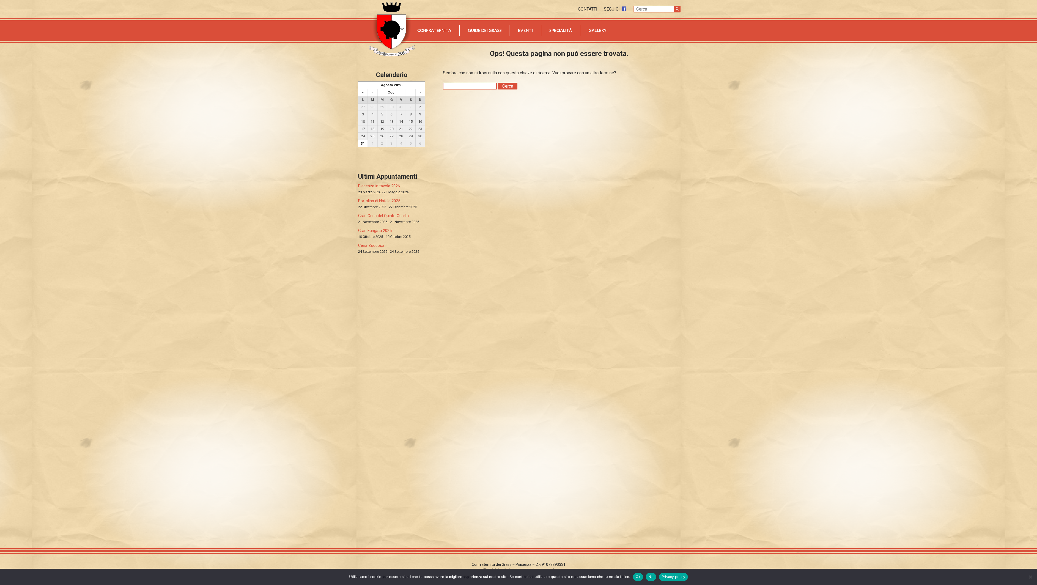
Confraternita (434, 30)
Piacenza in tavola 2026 (379, 186)
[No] (1030, 577)
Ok (638, 576)
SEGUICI (612, 9)
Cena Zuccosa (371, 245)
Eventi (525, 30)
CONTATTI (588, 9)
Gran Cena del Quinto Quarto (383, 215)
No (651, 576)
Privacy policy (673, 576)
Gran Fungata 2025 (375, 230)
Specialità (560, 30)
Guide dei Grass (484, 30)
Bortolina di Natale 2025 (379, 200)
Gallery (597, 30)
